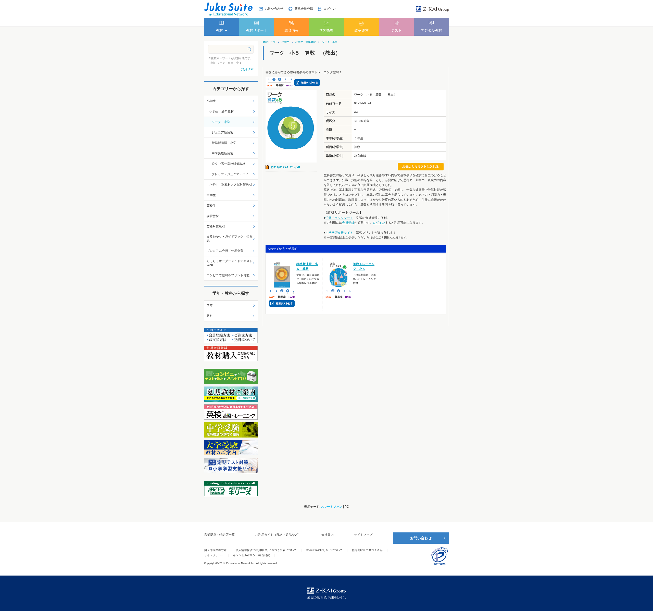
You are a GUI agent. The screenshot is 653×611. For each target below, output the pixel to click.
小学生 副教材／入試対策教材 (230, 184)
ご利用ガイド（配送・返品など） (278, 535)
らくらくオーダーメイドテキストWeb (230, 263)
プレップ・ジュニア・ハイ (230, 174)
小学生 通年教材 (305, 42)
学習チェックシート (339, 218)
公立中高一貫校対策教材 (228, 164)
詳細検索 (247, 69)
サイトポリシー (214, 555)
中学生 (211, 195)
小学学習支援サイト (339, 232)
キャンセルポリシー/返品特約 (251, 555)
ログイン (379, 223)
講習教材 (213, 216)
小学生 (285, 42)
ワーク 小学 (329, 42)
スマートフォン (331, 506)
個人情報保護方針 (215, 550)
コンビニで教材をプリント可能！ (230, 275)
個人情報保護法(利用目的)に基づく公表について (266, 550)
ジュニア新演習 (222, 132)
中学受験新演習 (222, 153)
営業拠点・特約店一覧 (219, 535)
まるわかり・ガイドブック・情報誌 (230, 239)
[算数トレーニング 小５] (339, 274)
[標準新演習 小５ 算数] (282, 274)
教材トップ (269, 42)
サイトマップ (363, 535)
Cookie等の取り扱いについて (324, 550)
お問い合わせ (421, 538)
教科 (210, 316)
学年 (210, 305)
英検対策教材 (216, 226)
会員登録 (348, 223)
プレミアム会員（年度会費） (226, 251)
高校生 (211, 205)
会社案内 (327, 535)
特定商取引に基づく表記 (367, 550)
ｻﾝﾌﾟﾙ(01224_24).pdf (285, 167)
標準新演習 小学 (224, 143)
